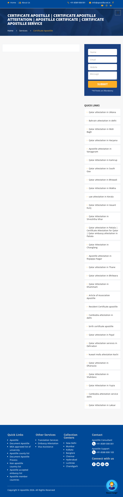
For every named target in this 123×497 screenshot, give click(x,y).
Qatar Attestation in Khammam (98, 285)
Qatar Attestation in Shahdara (98, 375)
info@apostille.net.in (101, 2)
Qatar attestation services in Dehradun (102, 344)
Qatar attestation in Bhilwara (103, 275)
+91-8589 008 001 (77, 2)
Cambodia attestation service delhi (102, 395)
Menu (118, 12)
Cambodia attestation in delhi (100, 316)
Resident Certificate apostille (103, 306)
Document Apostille (19, 443)
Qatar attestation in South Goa (101, 170)
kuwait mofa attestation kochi (103, 354)
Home (13, 2)
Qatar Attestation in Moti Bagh (100, 130)
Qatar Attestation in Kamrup (102, 160)
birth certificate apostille (100, 326)
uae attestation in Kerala (101, 196)
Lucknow (70, 462)
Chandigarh (72, 466)
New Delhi (71, 443)
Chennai (70, 456)
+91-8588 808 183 (105, 452)
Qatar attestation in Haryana (102, 140)
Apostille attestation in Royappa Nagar (99, 257)
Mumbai (70, 446)
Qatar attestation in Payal (101, 334)
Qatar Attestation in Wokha (102, 188)
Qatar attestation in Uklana (102, 112)
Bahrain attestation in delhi (102, 120)
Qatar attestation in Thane (101, 267)
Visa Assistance (45, 446)
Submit (102, 84)
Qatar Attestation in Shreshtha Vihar (98, 218)
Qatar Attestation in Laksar (102, 405)
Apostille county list (19, 453)
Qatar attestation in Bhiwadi (102, 179)
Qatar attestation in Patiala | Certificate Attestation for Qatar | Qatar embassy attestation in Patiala (102, 232)
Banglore (70, 453)
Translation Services (48, 440)
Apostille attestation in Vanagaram (99, 150)
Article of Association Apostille (98, 297)
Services (23, 30)
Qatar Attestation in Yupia (101, 385)
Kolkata (69, 449)
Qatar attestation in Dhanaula (97, 364)
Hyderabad (71, 459)
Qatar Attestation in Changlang (98, 246)
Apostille (14, 440)
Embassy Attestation (48, 443)
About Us (25, 2)
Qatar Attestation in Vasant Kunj (101, 206)
